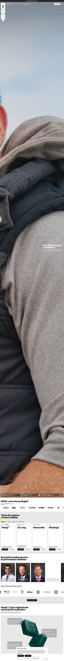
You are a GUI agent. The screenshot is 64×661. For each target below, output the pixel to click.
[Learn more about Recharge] (55, 537)
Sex (6, 521)
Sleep (17, 521)
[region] (32, 537)
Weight (20, 521)
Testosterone (13, 521)
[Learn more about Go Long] (24, 537)
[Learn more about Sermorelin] (39, 537)
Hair (23, 521)
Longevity (9, 521)
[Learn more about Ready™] (8, 537)
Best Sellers (2, 521)
